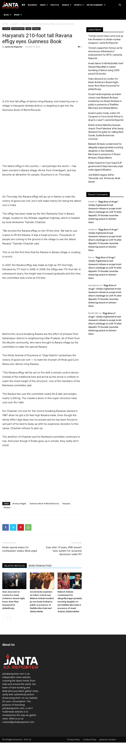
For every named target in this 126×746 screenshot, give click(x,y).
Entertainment (95, 5)
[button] (120, 5)
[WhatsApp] (28, 527)
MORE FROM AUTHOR (40, 565)
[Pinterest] (20, 527)
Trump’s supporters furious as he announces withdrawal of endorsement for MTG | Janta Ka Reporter (105, 53)
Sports (78, 5)
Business (32, 5)
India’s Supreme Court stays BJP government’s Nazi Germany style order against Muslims (105, 166)
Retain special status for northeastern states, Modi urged (19, 549)
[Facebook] (5, 527)
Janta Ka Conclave (107, 739)
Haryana (36, 28)
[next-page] (10, 618)
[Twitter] (13, 527)
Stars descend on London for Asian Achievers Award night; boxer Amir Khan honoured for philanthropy (104, 83)
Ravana (7, 507)
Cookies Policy (89, 739)
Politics (55, 5)
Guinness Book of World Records (44, 503)
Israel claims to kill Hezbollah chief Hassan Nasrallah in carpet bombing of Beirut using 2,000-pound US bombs (105, 68)
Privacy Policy (73, 739)
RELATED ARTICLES (14, 565)
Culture (14, 23)
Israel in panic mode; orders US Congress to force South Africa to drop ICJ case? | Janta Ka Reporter (106, 116)
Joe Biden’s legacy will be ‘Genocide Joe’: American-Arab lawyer (104, 178)
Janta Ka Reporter (13, 46)
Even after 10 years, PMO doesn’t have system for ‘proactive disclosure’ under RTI (64, 551)
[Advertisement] (42, 75)
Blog (6, 14)
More (17, 14)
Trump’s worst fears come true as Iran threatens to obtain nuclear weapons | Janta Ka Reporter (105, 39)
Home (5, 23)
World (65, 5)
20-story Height (19, 503)
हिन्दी (23, 5)
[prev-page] (4, 618)
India (42, 5)
